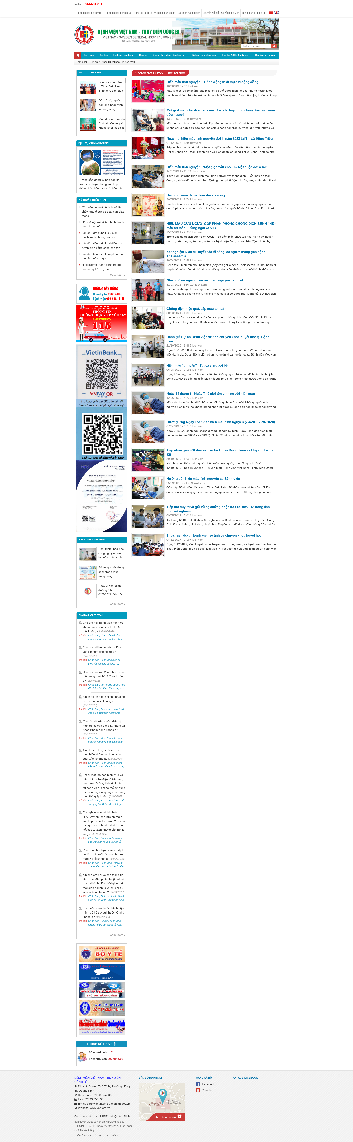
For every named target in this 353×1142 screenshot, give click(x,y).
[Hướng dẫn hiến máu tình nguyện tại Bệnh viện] (148, 488)
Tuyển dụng (248, 12)
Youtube (207, 1090)
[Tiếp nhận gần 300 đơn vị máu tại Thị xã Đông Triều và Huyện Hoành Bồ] (148, 460)
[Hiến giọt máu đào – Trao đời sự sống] (148, 205)
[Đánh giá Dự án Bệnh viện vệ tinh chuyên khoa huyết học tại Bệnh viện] (148, 346)
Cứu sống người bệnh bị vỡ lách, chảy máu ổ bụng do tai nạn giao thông (103, 211)
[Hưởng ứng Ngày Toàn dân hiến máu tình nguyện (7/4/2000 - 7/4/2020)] (148, 431)
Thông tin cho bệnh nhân (118, 12)
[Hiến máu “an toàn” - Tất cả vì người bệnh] (148, 375)
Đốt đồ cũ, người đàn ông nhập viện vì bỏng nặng (111, 105)
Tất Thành (112, 1135)
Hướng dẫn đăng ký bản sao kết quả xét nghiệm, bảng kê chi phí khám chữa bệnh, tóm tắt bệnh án (101, 184)
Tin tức (104, 55)
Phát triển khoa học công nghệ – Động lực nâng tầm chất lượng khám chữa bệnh (111, 557)
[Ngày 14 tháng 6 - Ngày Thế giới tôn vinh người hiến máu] (148, 403)
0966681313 (93, 4)
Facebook (208, 1084)
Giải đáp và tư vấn (265, 55)
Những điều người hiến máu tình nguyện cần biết (204, 280)
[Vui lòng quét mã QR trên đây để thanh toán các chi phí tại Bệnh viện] (101, 406)
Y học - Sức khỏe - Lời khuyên (169, 55)
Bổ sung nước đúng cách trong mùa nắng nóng (111, 572)
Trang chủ (82, 62)
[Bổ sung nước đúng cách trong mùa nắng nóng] (87, 572)
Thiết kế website (83, 1135)
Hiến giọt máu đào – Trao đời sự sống (195, 195)
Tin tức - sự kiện (90, 72)
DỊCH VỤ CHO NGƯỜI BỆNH (95, 143)
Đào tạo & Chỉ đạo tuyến (235, 55)
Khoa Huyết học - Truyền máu (118, 62)
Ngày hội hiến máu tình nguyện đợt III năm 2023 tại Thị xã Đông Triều (219, 138)
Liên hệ (261, 12)
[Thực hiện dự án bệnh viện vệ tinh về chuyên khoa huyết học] (148, 545)
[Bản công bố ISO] (101, 531)
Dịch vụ (143, 55)
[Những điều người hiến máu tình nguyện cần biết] (148, 290)
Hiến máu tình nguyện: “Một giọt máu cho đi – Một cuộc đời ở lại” (216, 167)
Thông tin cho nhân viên (88, 12)
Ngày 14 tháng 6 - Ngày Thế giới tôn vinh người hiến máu (210, 393)
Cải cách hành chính (189, 12)
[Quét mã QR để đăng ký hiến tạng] (101, 459)
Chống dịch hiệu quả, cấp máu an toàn (196, 309)
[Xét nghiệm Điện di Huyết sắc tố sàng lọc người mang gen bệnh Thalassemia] (148, 261)
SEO (100, 1135)
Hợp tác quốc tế (143, 12)
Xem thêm (116, 275)
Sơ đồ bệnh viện (230, 12)
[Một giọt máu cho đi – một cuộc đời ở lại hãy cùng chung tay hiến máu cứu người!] (148, 120)
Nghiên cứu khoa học (204, 55)
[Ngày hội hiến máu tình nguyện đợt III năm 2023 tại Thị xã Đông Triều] (148, 148)
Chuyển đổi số (211, 12)
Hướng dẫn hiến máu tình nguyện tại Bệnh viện (203, 478)
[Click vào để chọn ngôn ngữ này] (276, 13)
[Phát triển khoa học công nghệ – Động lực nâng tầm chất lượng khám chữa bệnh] (87, 554)
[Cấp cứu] (101, 341)
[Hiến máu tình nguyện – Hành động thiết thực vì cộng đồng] (148, 91)
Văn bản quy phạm (164, 12)
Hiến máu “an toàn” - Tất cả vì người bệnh (199, 365)
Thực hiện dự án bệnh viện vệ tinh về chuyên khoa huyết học (214, 535)
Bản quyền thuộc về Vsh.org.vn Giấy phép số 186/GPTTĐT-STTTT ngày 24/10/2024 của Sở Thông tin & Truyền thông (103, 1126)
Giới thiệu (89, 55)
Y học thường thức (92, 539)
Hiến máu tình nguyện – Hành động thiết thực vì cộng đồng (212, 82)
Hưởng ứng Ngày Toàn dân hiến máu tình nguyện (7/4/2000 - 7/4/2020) (220, 422)
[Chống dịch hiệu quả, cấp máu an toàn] (148, 318)
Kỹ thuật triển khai (123, 55)
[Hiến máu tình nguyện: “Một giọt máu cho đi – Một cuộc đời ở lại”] (148, 176)
